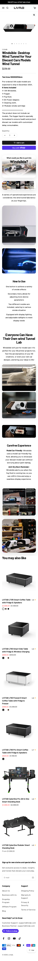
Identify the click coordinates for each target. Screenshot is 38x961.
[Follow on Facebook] (3, 938)
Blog (4, 911)
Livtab (4, 49)
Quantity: (6, 131)
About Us (6, 891)
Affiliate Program (9, 906)
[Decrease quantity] (4, 135)
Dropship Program (6, 900)
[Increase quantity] (14, 135)
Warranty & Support (26, 896)
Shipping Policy (27, 891)
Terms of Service (28, 909)
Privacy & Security (25, 903)
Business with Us (9, 895)
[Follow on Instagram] (8, 938)
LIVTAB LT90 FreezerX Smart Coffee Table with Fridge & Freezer (14, 701)
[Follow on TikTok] (19, 938)
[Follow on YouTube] (14, 938)
